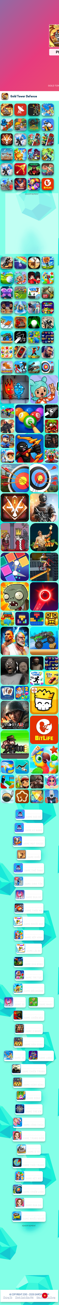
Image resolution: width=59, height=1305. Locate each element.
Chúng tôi (7, 1297)
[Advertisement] (29, 1257)
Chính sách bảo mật (24, 1297)
